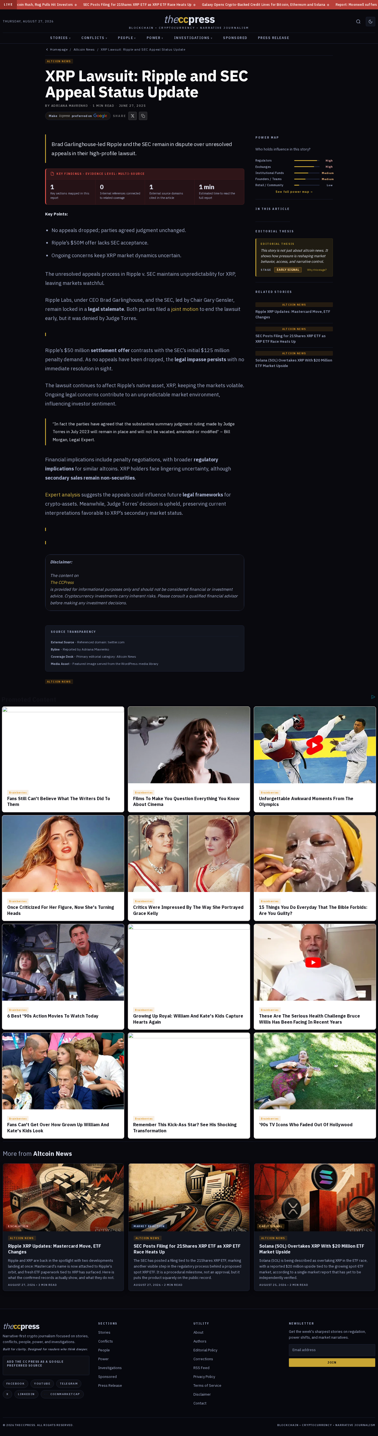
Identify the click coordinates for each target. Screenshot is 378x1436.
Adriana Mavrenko (69, 106)
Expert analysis (62, 494)
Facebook (15, 1383)
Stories (60, 38)
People (127, 38)
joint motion (184, 309)
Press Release (273, 38)
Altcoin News (84, 49)
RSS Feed (201, 1367)
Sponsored (235, 38)
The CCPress (62, 582)
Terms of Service (207, 1385)
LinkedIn (26, 1394)
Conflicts (94, 38)
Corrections (203, 1359)
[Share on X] (132, 116)
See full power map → (294, 192)
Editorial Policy (205, 1350)
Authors (199, 1341)
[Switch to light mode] (370, 21)
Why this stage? (317, 270)
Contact (199, 1403)
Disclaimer (202, 1394)
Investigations (193, 38)
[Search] (358, 21)
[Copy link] (143, 116)
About (198, 1332)
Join (331, 1362)
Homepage (59, 49)
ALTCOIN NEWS (59, 61)
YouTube (42, 1383)
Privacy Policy (204, 1376)
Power (155, 38)
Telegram (69, 1383)
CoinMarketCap (65, 1394)
